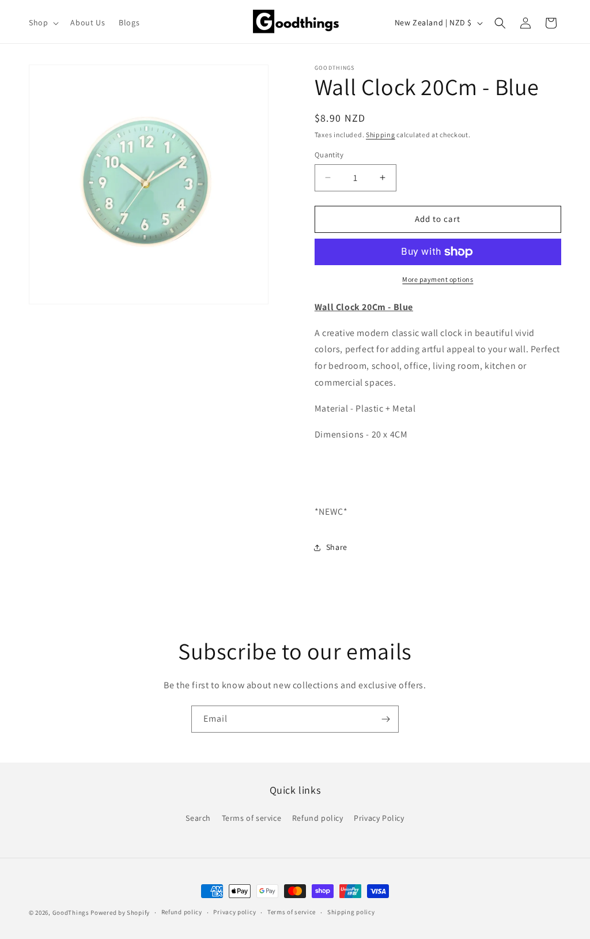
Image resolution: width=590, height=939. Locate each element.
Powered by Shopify (120, 912)
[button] (42, 22)
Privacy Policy (379, 818)
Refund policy (317, 818)
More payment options (437, 279)
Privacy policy (234, 912)
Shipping (380, 134)
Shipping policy (351, 912)
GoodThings (70, 912)
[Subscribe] (385, 719)
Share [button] (336, 547)
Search (198, 818)
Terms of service (252, 818)
